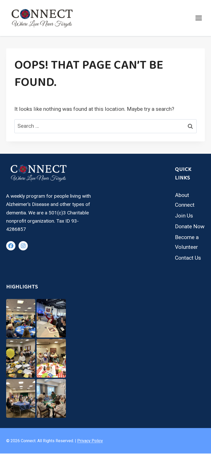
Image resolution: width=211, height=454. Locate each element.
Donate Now (190, 226)
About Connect (185, 200)
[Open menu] (198, 18)
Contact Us (188, 258)
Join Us (184, 216)
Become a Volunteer (187, 242)
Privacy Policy (90, 440)
